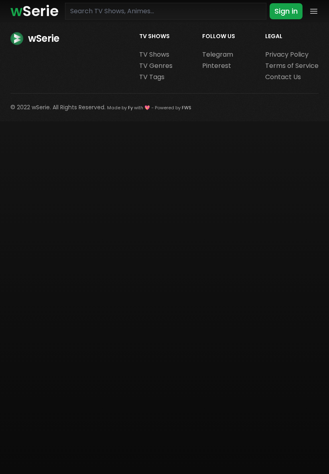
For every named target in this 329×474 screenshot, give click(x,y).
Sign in (286, 11)
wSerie (41, 107)
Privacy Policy (287, 54)
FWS (186, 107)
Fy (130, 107)
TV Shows (154, 54)
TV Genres (156, 65)
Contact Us (283, 77)
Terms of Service (292, 65)
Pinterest (216, 65)
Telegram (217, 54)
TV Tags (151, 77)
